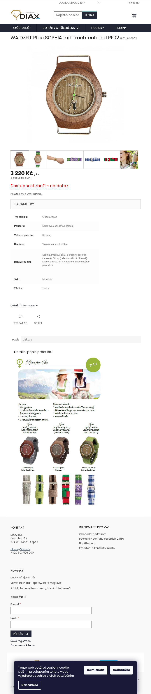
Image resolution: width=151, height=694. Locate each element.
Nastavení (29, 685)
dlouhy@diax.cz (20, 549)
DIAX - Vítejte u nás (22, 577)
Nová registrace (20, 641)
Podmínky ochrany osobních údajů (101, 539)
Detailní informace (22, 305)
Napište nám (87, 543)
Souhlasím (121, 670)
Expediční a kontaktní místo (97, 548)
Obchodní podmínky (72, 3)
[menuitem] (21, 28)
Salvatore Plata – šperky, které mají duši (36, 583)
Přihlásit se (21, 634)
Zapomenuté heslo (22, 645)
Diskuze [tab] (27, 339)
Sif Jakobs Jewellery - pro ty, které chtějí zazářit (40, 588)
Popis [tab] (15, 339)
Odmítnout (96, 670)
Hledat (89, 15)
